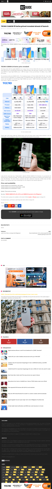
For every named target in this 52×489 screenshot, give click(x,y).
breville (44, 479)
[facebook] (44, 1)
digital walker (5, 477)
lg (40, 469)
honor (12, 469)
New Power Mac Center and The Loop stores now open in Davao (24, 375)
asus (27, 469)
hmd (17, 479)
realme (3, 469)
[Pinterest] (13, 205)
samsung (13, 467)
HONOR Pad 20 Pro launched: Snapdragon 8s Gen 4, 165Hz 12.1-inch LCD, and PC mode (29, 369)
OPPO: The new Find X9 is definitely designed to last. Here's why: (19, 294)
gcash (33, 472)
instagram (42, 477)
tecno (26, 28)
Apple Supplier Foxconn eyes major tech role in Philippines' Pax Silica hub (26, 399)
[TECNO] (26, 485)
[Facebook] (6, 205)
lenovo (3, 472)
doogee (14, 477)
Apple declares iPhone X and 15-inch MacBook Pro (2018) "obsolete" (25, 350)
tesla (37, 479)
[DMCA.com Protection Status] (6, 461)
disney (23, 479)
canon (32, 474)
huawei (3, 467)
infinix (34, 469)
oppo (22, 467)
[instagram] (46, 1)
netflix (25, 474)
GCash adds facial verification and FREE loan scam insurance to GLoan (25, 406)
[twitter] (48, 1)
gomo (10, 479)
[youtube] (50, 1)
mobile (20, 28)
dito (40, 472)
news (23, 28)
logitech (22, 477)
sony (19, 472)
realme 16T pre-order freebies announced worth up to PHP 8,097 (24, 356)
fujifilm (10, 474)
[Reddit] (9, 205)
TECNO (6, 202)
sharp (18, 474)
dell (34, 477)
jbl (28, 477)
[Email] (16, 205)
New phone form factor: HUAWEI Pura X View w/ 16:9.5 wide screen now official (27, 381)
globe (19, 469)
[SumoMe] (19, 205)
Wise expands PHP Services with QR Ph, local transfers (21, 387)
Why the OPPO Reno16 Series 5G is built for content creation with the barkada (27, 393)
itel (39, 474)
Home (3, 21)
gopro (31, 479)
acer (26, 472)
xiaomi (29, 467)
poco (3, 474)
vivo (37, 467)
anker (3, 479)
